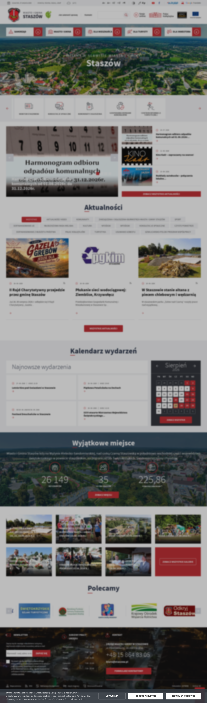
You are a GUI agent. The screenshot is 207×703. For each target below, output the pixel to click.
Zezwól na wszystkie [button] (183, 696)
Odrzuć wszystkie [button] (146, 696)
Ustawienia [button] (112, 696)
